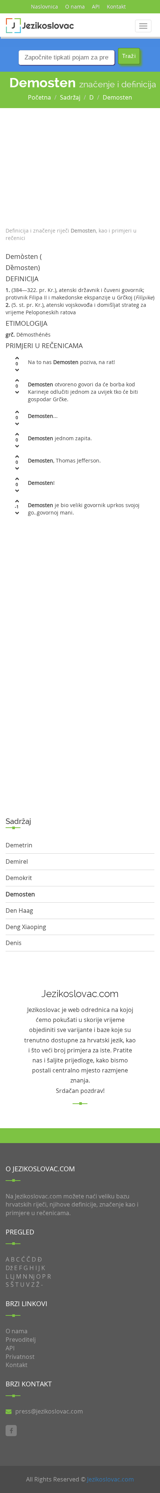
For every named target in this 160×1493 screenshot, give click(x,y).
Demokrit (19, 878)
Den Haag (19, 910)
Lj (12, 1276)
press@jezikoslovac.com (49, 1411)
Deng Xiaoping (26, 927)
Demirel (17, 861)
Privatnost (20, 1357)
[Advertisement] (80, 166)
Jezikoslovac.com (110, 1479)
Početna (39, 97)
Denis (14, 943)
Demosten (117, 97)
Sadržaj (70, 97)
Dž (9, 1268)
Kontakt (116, 6)
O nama (75, 6)
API (96, 6)
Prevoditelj (21, 1339)
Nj (32, 1276)
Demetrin (19, 845)
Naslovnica (44, 6)
